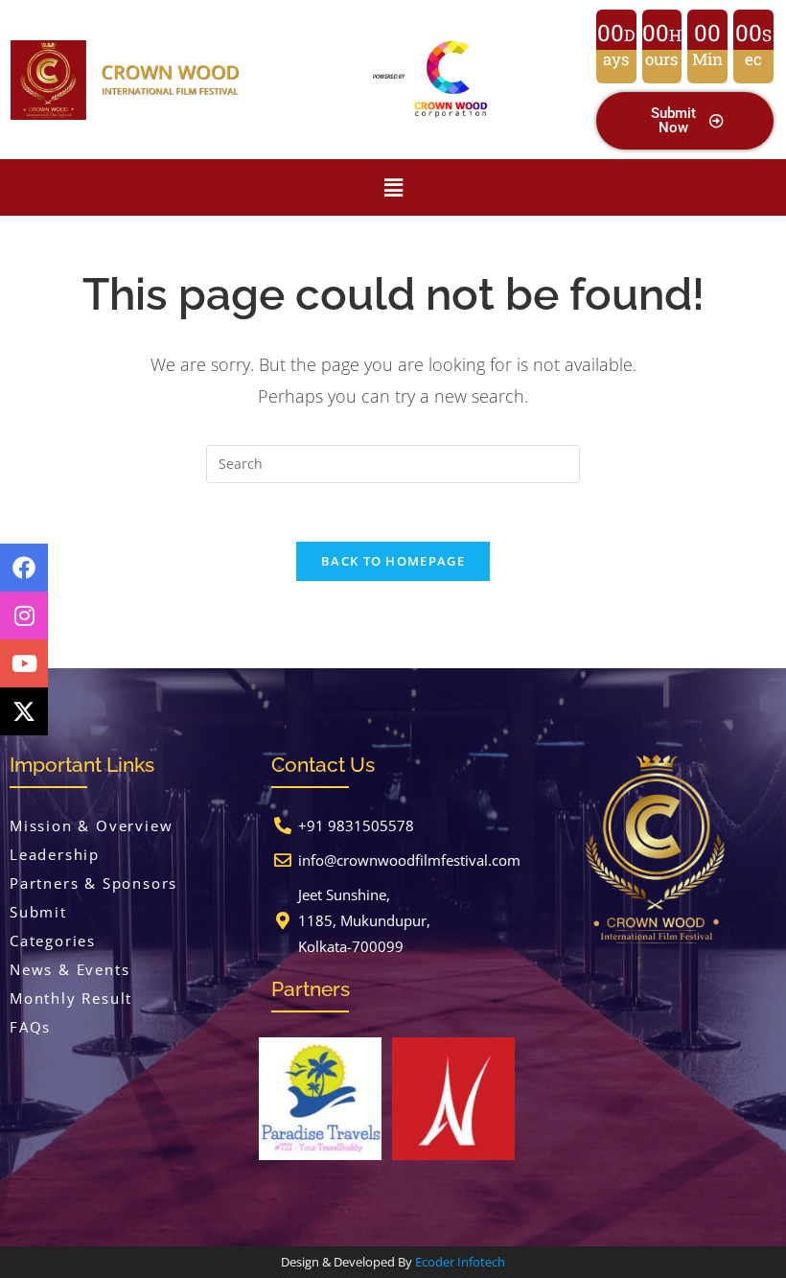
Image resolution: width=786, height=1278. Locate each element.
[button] (393, 187)
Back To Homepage (393, 560)
